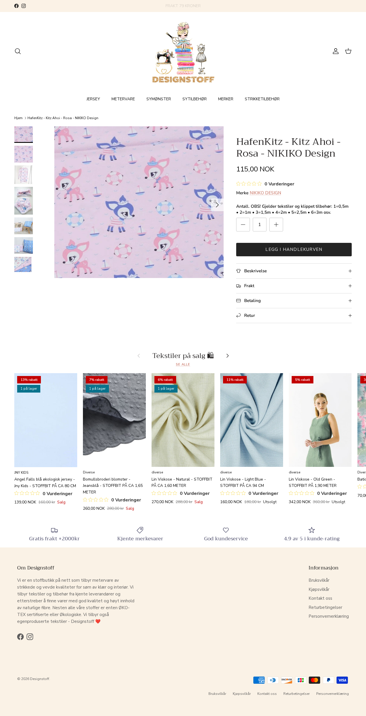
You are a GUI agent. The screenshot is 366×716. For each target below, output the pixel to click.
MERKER (225, 99)
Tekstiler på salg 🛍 (183, 356)
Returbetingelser (325, 607)
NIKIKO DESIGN (265, 193)
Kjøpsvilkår (319, 589)
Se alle (183, 364)
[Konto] (334, 51)
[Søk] (17, 51)
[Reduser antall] (243, 224)
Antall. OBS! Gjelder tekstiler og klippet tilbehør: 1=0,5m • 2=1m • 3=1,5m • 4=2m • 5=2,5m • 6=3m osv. (292, 209)
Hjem (18, 118)
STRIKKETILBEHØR (262, 99)
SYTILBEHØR (194, 99)
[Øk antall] (276, 224)
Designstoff (39, 679)
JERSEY (93, 99)
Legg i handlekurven (293, 249)
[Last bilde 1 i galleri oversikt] (139, 202)
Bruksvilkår (319, 580)
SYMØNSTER (158, 99)
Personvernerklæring (329, 616)
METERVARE (123, 99)
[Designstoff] (183, 51)
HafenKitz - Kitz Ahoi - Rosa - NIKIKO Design (62, 118)
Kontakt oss (320, 598)
